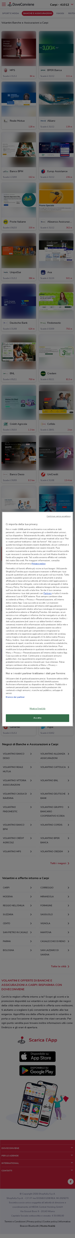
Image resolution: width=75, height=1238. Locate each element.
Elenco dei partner (15, 697)
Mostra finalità (38, 708)
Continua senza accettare (58, 516)
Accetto (37, 717)
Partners (48, 593)
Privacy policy (39, 563)
